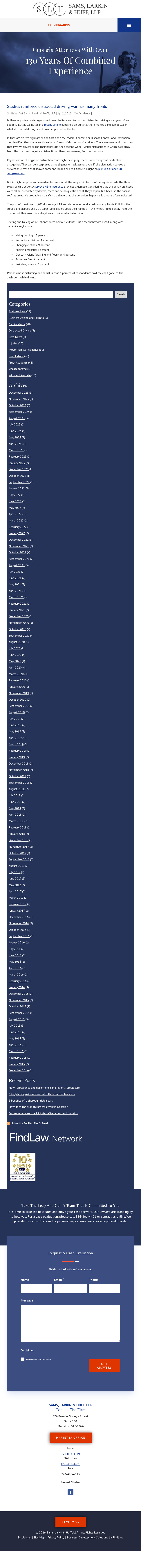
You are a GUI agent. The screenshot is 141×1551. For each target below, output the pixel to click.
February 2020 (18, 680)
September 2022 (19, 482)
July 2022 (15, 495)
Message (27, 1300)
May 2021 (15, 584)
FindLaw (118, 1537)
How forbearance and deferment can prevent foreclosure (44, 1087)
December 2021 (19, 539)
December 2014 (19, 1070)
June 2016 (15, 955)
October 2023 (17, 405)
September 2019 (19, 706)
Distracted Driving (20, 330)
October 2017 (17, 853)
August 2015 (17, 1019)
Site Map (39, 1537)
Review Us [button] (70, 1522)
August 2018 (17, 789)
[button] (129, 25)
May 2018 (15, 808)
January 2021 (17, 610)
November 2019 (19, 693)
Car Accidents (82, 113)
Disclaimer (27, 1350)
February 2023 (18, 456)
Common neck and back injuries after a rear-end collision (43, 1113)
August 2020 (17, 642)
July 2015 (15, 1025)
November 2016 (19, 923)
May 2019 (15, 731)
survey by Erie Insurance (49, 186)
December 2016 (19, 917)
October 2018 (17, 776)
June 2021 (15, 578)
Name (25, 1280)
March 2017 (16, 897)
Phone (93, 1280)
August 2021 (17, 565)
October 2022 (17, 475)
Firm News (15, 337)
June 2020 (15, 655)
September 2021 (19, 559)
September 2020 (19, 635)
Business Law (17, 311)
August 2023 (17, 418)
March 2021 (16, 597)
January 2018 (17, 833)
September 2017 (19, 859)
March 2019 (16, 744)
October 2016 (17, 929)
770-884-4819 (58, 25)
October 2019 (17, 699)
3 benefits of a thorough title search (31, 1100)
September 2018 (19, 782)
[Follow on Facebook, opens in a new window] (70, 1492)
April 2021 (15, 591)
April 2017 (15, 891)
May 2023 (15, 437)
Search (121, 294)
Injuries (13, 343)
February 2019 (18, 750)
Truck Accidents (18, 362)
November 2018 (19, 770)
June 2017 (15, 878)
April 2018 (15, 814)
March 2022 (16, 520)
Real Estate (16, 356)
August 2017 (17, 866)
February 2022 (18, 527)
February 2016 (18, 981)
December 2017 (18, 840)
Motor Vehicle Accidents (23, 349)
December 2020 (19, 616)
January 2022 (17, 533)
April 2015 (15, 1045)
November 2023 (19, 399)
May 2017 (15, 885)
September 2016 (19, 936)
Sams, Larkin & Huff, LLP (39, 113)
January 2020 (17, 686)
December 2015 (19, 993)
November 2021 (19, 546)
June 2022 (15, 501)
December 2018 (19, 763)
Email (59, 1280)
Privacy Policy (56, 1537)
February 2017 (17, 904)
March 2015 (16, 1051)
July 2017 (14, 872)
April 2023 (15, 444)
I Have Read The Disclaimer (39, 1359)
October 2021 (17, 552)
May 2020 (15, 661)
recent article (52, 124)
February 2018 (18, 827)
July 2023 (15, 424)
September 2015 (19, 1013)
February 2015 (18, 1057)
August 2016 (17, 942)
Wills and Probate (20, 375)
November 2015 (19, 1000)
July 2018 (15, 795)
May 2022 (15, 508)
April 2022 (15, 514)
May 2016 (15, 961)
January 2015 (17, 1064)
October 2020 (17, 629)
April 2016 (15, 968)
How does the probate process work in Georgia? (38, 1107)
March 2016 (16, 974)
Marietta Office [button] (70, 1437)
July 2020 (15, 648)
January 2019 (17, 757)
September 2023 (19, 412)
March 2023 (16, 450)
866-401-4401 (86, 1216)
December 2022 (19, 469)
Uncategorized (18, 369)
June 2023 (15, 431)
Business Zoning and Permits (26, 318)
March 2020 (16, 674)
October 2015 (17, 1006)
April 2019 (15, 738)
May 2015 (15, 1038)
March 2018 (16, 821)
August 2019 (17, 712)
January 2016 (17, 987)
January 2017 (17, 910)
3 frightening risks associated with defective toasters (42, 1094)
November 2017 (19, 846)
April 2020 (15, 667)
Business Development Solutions (87, 1537)
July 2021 (15, 571)
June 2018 (15, 802)
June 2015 (15, 1032)
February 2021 (18, 603)
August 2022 (17, 488)
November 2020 (19, 622)
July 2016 (15, 949)
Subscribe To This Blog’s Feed (30, 1123)
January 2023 (17, 463)
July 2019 (15, 718)
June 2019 (15, 725)
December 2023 (19, 392)
